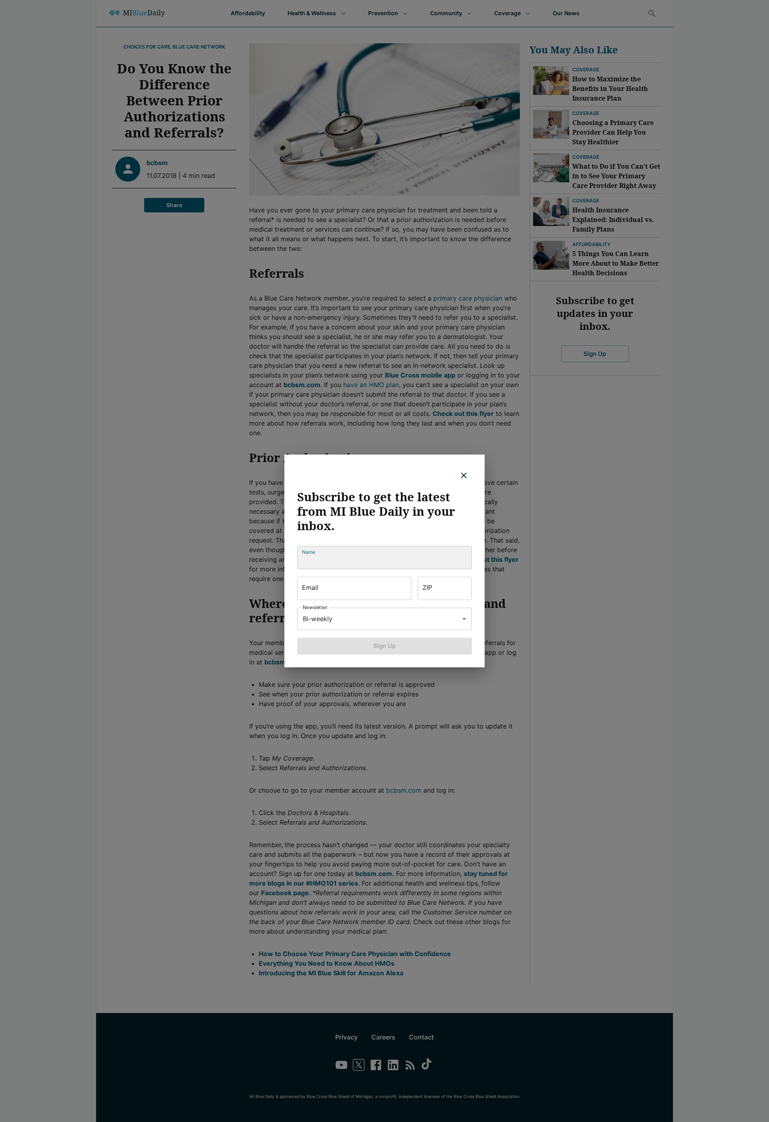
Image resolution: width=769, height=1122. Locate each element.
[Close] (464, 475)
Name (308, 552)
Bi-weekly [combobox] (317, 619)
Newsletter (315, 607)
